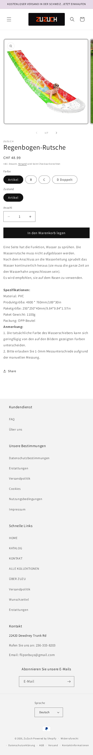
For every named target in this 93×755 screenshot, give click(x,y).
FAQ (12, 419)
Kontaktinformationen (75, 745)
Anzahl (7, 208)
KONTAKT (15, 558)
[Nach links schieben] (37, 133)
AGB (41, 745)
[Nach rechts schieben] (56, 133)
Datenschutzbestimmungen (29, 458)
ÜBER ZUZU (17, 579)
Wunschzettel (19, 599)
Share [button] (12, 371)
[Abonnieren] (69, 681)
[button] (9, 19)
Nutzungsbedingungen (25, 499)
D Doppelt (65, 180)
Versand (22, 163)
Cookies (15, 489)
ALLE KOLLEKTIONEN (24, 569)
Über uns (15, 429)
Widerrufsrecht (70, 738)
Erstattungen (18, 468)
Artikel (13, 180)
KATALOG (15, 548)
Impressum (17, 509)
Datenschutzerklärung (21, 745)
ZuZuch (28, 738)
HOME (13, 538)
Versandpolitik (19, 478)
